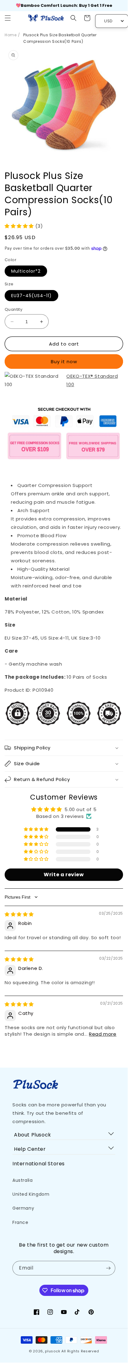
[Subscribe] (108, 1268)
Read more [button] (102, 1034)
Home (10, 35)
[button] (8, 18)
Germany (23, 1208)
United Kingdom (30, 1194)
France (20, 1222)
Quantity (13, 309)
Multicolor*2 (26, 271)
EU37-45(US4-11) (31, 295)
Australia (22, 1180)
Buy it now (64, 361)
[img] (19, 914)
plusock (52, 1351)
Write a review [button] (64, 874)
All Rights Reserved (80, 1351)
